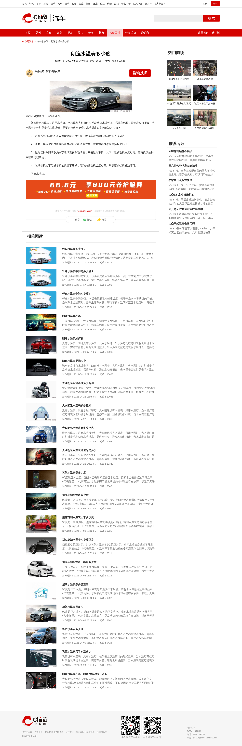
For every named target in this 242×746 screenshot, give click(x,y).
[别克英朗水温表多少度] (41, 494)
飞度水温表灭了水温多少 (76, 651)
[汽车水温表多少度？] (41, 248)
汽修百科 (114, 32)
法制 (116, 3)
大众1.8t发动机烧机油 (181, 194)
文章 (49, 32)
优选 (109, 3)
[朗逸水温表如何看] (41, 337)
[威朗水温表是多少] (41, 606)
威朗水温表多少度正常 (75, 584)
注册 (205, 3)
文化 (74, 3)
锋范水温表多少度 (72, 629)
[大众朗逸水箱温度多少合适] (41, 382)
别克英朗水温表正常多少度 (78, 517)
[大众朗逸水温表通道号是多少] (41, 449)
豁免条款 (80, 732)
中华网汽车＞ (29, 41)
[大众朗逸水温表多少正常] (41, 405)
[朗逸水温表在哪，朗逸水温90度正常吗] (41, 673)
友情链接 (90, 732)
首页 (24, 3)
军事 (38, 3)
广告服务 (38, 732)
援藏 (81, 3)
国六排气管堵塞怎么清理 (183, 165)
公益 (102, 3)
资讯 (31, 3)
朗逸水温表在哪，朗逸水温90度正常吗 (84, 673)
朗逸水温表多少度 (60, 41)
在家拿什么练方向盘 (180, 180)
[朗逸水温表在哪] (41, 315)
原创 (38, 32)
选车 (91, 32)
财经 (45, 3)
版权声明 (70, 732)
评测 (59, 32)
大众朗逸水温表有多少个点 (78, 427)
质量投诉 (203, 32)
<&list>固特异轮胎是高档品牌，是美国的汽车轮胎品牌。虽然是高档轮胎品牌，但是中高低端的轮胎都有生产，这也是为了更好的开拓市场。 (191, 158)
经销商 (145, 32)
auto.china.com (85, 211)
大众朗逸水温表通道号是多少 (79, 450)
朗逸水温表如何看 (72, 338)
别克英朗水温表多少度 (75, 495)
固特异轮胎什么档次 (180, 151)
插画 (88, 3)
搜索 (211, 18)
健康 (95, 3)
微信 (89, 219)
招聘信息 (59, 732)
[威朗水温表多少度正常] (41, 584)
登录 (215, 3)
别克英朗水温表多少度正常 (78, 539)
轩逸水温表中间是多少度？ (78, 271)
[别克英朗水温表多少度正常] (41, 539)
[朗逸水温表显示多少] (41, 360)
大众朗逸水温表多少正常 (76, 405)
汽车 (60, 3)
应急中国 (137, 3)
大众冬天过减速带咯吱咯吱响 (186, 209)
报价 (101, 32)
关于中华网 (27, 732)
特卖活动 (130, 32)
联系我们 (49, 732)
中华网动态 (102, 732)
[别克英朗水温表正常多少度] (41, 516)
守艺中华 (126, 3)
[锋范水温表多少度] (41, 628)
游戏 (67, 3)
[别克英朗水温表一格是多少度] (41, 561)
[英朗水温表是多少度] (41, 472)
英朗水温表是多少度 (74, 472)
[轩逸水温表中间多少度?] (41, 293)
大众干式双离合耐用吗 (182, 223)
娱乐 (53, 3)
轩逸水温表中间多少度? (76, 293)
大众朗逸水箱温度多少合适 (78, 383)
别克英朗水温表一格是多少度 (79, 562)
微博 (104, 219)
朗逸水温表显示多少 (74, 360)
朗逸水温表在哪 (71, 316)
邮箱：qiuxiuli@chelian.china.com (202, 738)
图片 (80, 32)
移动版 (216, 32)
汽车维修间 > (43, 41)
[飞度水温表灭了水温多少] (41, 651)
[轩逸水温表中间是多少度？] (41, 270)
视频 (70, 32)
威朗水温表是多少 (72, 606)
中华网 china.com (36, 18)
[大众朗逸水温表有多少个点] (41, 427)
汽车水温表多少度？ (74, 249)
